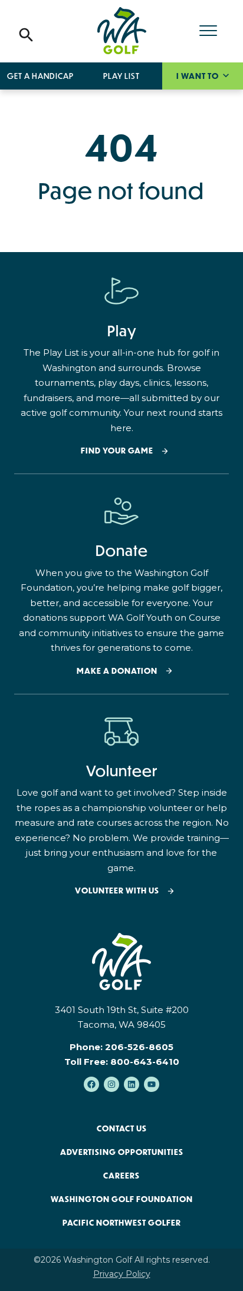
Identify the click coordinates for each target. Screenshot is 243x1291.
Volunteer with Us (117, 891)
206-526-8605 (139, 1046)
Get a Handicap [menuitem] (40, 76)
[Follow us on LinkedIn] (131, 1084)
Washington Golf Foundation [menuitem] (122, 1199)
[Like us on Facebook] (91, 1084)
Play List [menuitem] (121, 76)
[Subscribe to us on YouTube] (151, 1084)
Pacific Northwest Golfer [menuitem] (122, 1222)
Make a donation (117, 671)
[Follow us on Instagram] (111, 1084)
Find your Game (117, 451)
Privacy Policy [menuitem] (121, 1274)
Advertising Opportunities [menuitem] (121, 1152)
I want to (198, 76)
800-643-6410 (144, 1061)
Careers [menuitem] (121, 1175)
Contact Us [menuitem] (122, 1128)
